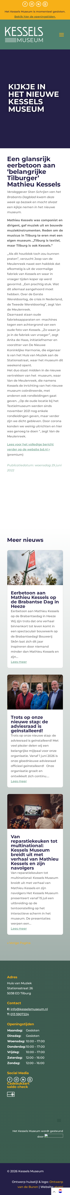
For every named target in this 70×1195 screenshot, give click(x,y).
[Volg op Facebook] (25, 4)
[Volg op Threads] (45, 4)
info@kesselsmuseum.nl (29, 1009)
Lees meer (19, 662)
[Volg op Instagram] (31, 4)
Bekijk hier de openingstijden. (35, 16)
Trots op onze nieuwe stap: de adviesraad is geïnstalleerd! (29, 724)
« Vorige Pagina (19, 943)
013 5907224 (19, 1014)
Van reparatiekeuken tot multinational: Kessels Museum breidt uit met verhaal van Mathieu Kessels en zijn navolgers (34, 852)
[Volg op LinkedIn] (38, 4)
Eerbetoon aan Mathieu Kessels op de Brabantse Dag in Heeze (35, 599)
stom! (59, 1187)
